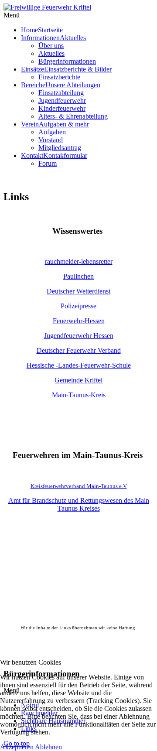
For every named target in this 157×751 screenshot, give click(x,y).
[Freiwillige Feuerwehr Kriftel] (47, 7)
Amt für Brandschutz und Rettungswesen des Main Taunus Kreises (78, 504)
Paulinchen (78, 276)
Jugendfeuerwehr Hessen (78, 335)
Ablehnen (48, 747)
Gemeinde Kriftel (78, 380)
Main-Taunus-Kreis (79, 395)
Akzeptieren (17, 747)
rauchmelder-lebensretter (79, 261)
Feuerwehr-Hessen (79, 320)
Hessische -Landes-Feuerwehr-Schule (79, 365)
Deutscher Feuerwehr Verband (79, 350)
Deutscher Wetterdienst (78, 291)
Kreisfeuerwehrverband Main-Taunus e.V (79, 486)
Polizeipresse (78, 306)
